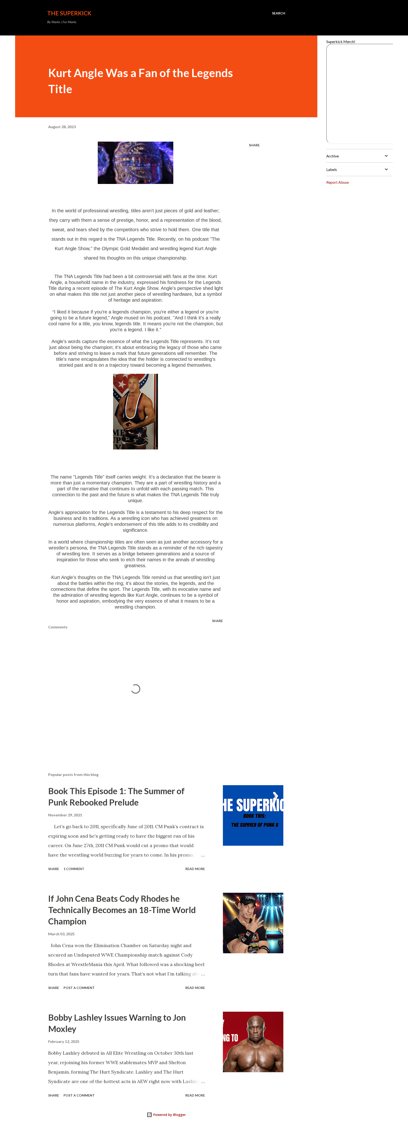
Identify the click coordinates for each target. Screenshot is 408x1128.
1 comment (74, 869)
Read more (195, 869)
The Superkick (69, 13)
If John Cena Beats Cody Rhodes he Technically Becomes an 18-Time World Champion (122, 909)
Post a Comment (79, 988)
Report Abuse (337, 182)
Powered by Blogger (169, 1114)
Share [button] (254, 145)
